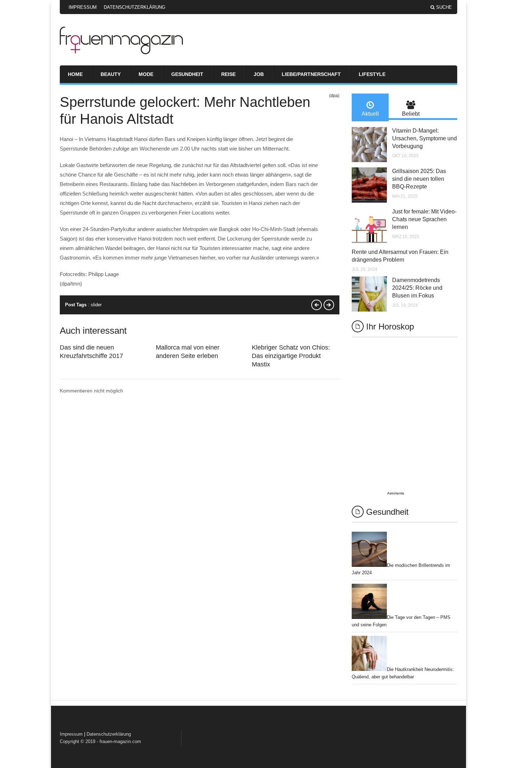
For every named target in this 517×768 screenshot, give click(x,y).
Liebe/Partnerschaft (311, 74)
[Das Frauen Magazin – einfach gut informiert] (121, 52)
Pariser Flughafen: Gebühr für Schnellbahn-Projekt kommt (329, 305)
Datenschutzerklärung (134, 7)
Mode (146, 74)
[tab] (370, 107)
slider (96, 304)
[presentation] (370, 107)
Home (75, 74)
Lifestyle (372, 74)
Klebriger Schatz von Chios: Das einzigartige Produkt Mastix (291, 356)
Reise (228, 74)
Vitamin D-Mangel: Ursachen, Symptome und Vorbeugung (424, 138)
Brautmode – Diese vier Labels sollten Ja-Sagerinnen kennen (316, 305)
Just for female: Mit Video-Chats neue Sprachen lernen (424, 219)
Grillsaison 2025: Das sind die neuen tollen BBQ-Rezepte (419, 179)
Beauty (111, 74)
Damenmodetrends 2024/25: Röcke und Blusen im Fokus (417, 288)
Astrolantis (395, 493)
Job (259, 74)
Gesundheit (187, 74)
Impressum (83, 7)
